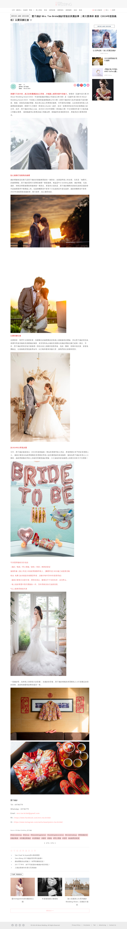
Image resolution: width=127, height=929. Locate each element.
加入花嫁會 (98, 10)
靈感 (80, 10)
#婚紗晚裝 (14, 838)
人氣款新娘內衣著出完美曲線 (26, 868)
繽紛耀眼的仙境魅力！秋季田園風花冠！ (30, 861)
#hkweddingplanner (38, 835)
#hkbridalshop (16, 835)
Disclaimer (87, 925)
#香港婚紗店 (83, 835)
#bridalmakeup (71, 835)
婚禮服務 (69, 10)
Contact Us (112, 925)
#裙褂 (43, 838)
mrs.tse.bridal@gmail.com (28, 813)
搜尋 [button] (113, 10)
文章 (13, 10)
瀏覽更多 (49, 911)
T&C (94, 925)
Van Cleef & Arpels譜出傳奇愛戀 (27, 855)
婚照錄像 (52, 10)
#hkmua (26, 835)
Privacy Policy (76, 925)
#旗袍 (49, 838)
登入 (107, 10)
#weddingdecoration (55, 835)
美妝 (45, 10)
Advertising (102, 925)
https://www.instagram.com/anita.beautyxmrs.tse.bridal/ (38, 822)
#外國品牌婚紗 (25, 838)
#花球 (64, 838)
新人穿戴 (39, 10)
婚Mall (19, 10)
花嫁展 (25, 10)
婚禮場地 (60, 10)
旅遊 (75, 10)
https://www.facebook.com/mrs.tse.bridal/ (32, 818)
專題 (30, 10)
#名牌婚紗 (36, 838)
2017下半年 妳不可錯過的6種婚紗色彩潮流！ (32, 864)
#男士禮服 (57, 838)
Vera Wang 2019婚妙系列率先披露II (28, 858)
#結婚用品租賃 (73, 838)
